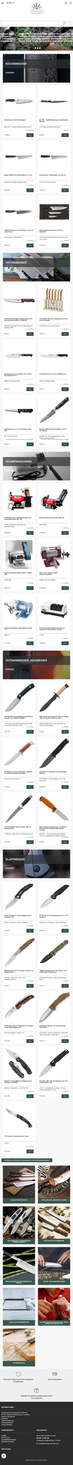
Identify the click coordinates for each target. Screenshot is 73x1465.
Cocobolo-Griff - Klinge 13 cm (12, 778)
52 (41, 732)
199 (42, 643)
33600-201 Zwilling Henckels (47, 381)
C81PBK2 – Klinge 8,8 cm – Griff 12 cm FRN (16, 1088)
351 (42, 245)
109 (42, 1041)
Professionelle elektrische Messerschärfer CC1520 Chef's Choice (52, 629)
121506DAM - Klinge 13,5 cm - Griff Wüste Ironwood (18, 834)
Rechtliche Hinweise (7, 1441)
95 (41, 986)
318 (42, 787)
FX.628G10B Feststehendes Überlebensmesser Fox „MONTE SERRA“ (18, 717)
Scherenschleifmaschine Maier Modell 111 (18, 629)
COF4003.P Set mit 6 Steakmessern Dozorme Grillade (53, 319)
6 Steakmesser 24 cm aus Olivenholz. (49, 326)
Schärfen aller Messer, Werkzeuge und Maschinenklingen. (14, 525)
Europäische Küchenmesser (54, 1241)
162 (7, 732)
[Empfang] (36, 9)
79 (41, 389)
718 (42, 533)
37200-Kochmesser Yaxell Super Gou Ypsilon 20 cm (19, 231)
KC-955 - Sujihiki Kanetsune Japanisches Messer (53, 120)
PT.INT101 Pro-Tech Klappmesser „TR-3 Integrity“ (53, 916)
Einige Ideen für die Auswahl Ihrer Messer (14, 1412)
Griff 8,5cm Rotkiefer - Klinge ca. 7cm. (14, 1033)
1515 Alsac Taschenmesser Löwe (16, 1136)
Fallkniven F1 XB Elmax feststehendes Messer (53, 772)
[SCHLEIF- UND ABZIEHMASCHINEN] (54, 1263)
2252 (42, 588)
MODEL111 (7, 635)
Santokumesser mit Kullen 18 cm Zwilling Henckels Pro (18, 374)
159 (7, 190)
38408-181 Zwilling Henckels (12, 381)
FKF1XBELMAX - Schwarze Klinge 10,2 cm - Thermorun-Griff (52, 779)
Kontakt (3, 1435)
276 (42, 1096)
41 (6, 986)
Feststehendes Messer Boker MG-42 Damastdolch (17, 827)
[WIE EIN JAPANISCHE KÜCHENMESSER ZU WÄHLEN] (19, 1263)
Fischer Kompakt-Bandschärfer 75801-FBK (18, 573)
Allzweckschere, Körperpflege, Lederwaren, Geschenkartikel (54, 1323)
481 (7, 245)
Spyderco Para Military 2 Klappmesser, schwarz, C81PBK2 (18, 1081)
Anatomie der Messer (8, 1416)
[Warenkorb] (71, 3)
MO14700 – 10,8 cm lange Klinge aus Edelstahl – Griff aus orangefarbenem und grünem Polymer (52, 835)
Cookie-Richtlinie (6, 1424)
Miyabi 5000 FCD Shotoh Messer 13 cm (18, 175)
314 (7, 135)
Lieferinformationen (7, 1420)
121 (7, 787)
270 (42, 930)
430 (42, 190)
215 (7, 1151)
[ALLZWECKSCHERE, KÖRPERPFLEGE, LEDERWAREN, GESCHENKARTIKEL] (54, 1304)
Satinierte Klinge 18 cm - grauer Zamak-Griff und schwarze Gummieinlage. (52, 724)
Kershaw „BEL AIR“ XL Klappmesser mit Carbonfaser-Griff (53, 1081)
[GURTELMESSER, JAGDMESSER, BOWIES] (54, 1182)
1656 (7, 533)
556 (7, 588)
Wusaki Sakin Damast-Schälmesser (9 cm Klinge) (53, 430)
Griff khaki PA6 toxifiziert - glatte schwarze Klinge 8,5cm (52, 978)
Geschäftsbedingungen (8, 1439)
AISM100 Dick (43, 524)
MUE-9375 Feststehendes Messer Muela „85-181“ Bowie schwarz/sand (54, 717)
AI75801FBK (7, 580)
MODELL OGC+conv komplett (47, 580)
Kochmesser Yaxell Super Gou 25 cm (52, 175)
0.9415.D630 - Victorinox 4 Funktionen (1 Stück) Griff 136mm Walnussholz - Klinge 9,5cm (53, 1033)
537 (7, 842)
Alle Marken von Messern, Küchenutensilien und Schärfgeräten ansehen (26, 1160)
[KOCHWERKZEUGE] (19, 1345)
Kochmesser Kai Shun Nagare (15, 120)
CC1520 (41, 635)
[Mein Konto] (66, 3)
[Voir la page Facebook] (3, 1456)
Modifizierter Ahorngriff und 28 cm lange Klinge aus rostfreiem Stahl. (18, 326)
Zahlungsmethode (7, 1422)
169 (7, 1096)
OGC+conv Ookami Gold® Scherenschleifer (48, 573)
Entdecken (10, 72)
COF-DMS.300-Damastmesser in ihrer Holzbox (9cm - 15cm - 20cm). (53, 238)
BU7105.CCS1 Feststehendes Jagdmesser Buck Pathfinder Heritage (18, 772)
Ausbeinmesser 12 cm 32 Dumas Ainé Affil (17, 430)
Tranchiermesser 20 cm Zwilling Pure (52, 374)
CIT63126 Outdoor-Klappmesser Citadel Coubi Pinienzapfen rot (18, 1026)
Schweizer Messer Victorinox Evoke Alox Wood (52, 1026)
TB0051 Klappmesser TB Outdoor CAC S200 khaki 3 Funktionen (53, 971)
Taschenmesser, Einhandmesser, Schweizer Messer (19, 1241)
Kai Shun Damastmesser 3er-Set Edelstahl (51, 231)
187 (7, 1041)
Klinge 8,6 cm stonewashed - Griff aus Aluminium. (53, 922)
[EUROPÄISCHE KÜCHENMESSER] (54, 1222)
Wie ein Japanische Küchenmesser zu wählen (19, 1282)
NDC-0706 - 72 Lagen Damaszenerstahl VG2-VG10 (18, 127)
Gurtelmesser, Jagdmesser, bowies (54, 1200)
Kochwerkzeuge (19, 1363)
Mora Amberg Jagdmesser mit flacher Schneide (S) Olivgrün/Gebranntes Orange (53, 828)
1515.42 (6, 1143)
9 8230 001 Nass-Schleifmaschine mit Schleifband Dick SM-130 (17, 518)
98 (6, 389)
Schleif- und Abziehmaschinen (54, 1281)
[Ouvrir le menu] (2, 3)
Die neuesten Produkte (19, 1200)
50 (41, 842)
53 (6, 334)
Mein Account (5, 1437)
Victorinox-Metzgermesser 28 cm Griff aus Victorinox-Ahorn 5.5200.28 (18, 319)
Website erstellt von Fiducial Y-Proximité (36, 1460)
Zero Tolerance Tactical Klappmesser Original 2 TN (18, 916)
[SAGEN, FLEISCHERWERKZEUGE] (19, 1304)
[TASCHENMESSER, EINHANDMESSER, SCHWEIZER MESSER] (19, 1222)
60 (41, 135)
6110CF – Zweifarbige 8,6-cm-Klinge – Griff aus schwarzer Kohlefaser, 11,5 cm (52, 1089)
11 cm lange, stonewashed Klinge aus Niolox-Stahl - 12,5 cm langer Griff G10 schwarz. (18, 724)
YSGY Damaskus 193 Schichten (12, 237)
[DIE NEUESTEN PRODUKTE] (19, 1182)
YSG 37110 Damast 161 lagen (47, 182)
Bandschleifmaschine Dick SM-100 (51, 518)
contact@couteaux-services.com (48, 1443)
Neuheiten (4, 1418)
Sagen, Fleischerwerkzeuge (19, 1322)
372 (7, 930)
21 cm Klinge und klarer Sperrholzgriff (49, 127)
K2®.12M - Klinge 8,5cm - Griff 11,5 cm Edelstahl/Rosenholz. (14, 978)
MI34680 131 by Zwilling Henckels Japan (15, 182)
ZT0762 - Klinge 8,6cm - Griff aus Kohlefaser (16, 922)
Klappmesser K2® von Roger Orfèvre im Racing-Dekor (18, 971)
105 (42, 334)
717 (7, 643)
